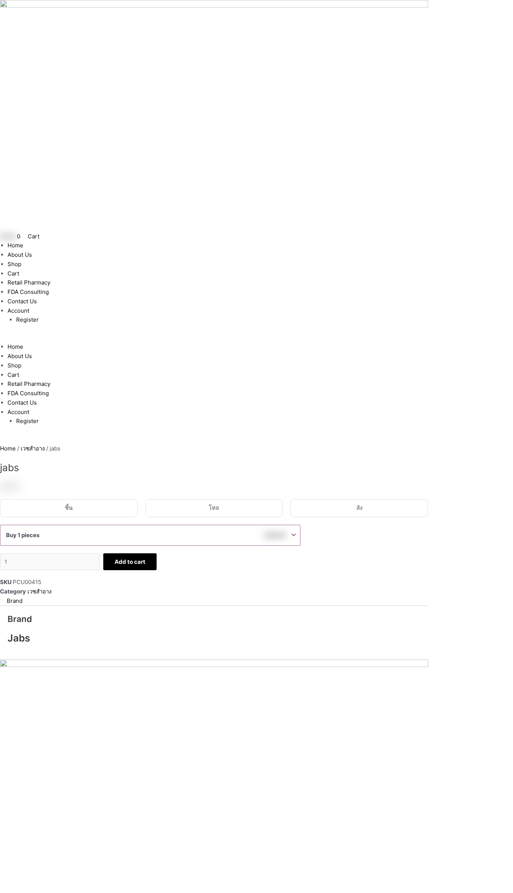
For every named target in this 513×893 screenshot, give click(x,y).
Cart (13, 273)
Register (27, 319)
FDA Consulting (28, 291)
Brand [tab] (15, 600)
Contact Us (22, 301)
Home (15, 245)
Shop (14, 264)
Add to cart (130, 561)
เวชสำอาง (33, 448)
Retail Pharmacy (29, 282)
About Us (20, 254)
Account (18, 310)
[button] (214, 338)
